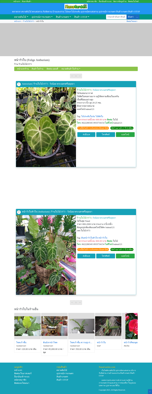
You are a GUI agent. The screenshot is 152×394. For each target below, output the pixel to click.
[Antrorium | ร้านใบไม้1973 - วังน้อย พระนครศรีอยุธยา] (46, 127)
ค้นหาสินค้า (26, 1)
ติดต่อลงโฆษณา (21, 383)
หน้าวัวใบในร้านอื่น (26, 309)
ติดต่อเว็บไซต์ (133, 1)
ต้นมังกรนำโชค (50, 342)
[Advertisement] (76, 39)
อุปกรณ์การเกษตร (41, 17)
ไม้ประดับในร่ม (88, 116)
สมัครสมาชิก (92, 1)
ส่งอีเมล (86, 134)
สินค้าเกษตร (62, 17)
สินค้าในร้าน (37, 69)
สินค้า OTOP (80, 17)
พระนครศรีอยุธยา (107, 90)
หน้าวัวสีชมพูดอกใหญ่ (134, 342)
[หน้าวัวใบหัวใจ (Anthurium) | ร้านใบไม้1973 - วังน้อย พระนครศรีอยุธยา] (46, 255)
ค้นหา (131, 17)
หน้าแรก (16, 1)
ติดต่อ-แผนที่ (52, 69)
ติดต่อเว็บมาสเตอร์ (22, 373)
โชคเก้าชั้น (21, 342)
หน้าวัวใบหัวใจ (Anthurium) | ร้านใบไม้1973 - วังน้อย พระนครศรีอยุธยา (57, 211)
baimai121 (117, 123)
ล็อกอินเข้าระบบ (105, 1)
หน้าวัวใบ (102, 238)
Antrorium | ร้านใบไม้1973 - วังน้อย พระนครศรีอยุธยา (48, 83)
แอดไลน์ (125, 134)
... (137, 17)
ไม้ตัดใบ (99, 116)
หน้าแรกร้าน (23, 69)
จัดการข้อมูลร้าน (119, 1)
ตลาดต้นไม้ (20, 17)
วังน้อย (96, 90)
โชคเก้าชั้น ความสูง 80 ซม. (81, 342)
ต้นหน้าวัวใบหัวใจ (89, 238)
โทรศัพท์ (106, 134)
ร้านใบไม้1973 (28, 21)
